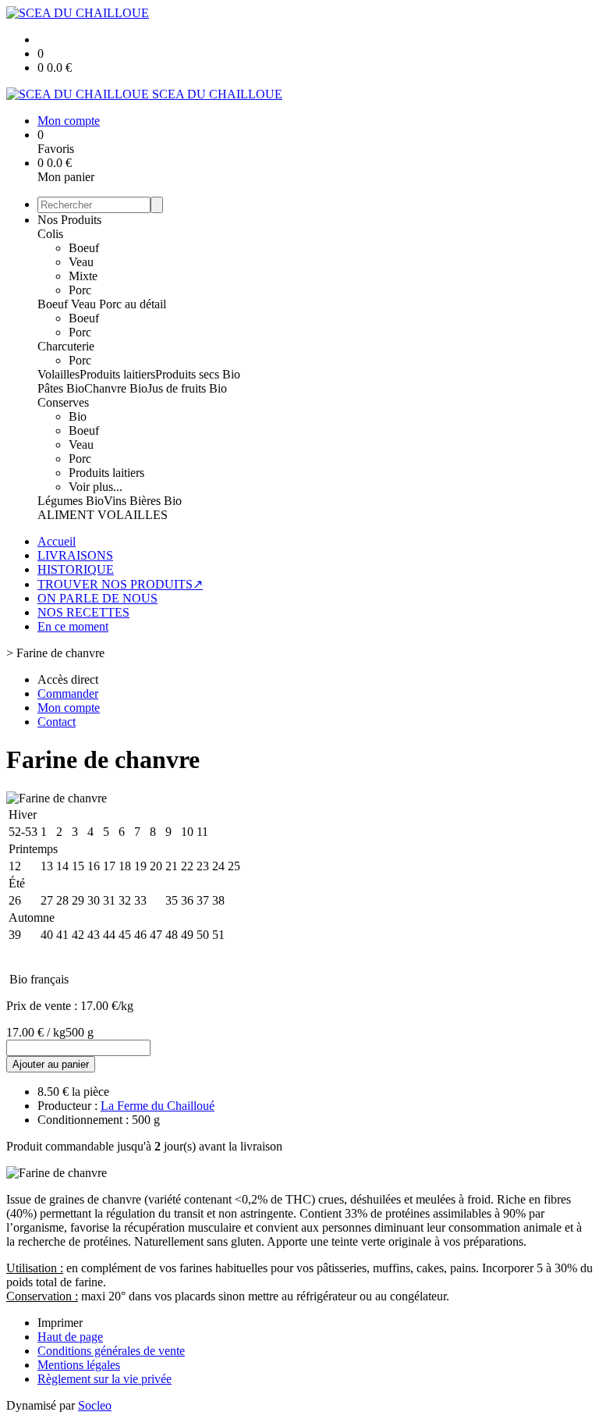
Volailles (58, 374)
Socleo (95, 1405)
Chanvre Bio (115, 388)
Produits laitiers (117, 374)
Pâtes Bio (60, 388)
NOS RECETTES (83, 612)
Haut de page (70, 1336)
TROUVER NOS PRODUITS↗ (120, 584)
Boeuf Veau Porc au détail (101, 304)
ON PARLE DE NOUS (97, 598)
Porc (80, 290)
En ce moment (72, 626)
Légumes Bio (70, 500)
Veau (81, 262)
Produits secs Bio (197, 374)
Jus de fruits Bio (187, 388)
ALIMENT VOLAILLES (102, 514)
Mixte (83, 276)
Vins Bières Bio (143, 500)
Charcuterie (65, 346)
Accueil (56, 541)
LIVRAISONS (75, 555)
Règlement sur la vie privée (104, 1378)
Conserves (63, 402)
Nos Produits (69, 219)
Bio (78, 416)
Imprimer (60, 1322)
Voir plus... (95, 486)
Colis (50, 233)
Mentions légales (78, 1364)
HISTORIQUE (75, 569)
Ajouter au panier (50, 1064)
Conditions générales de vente (111, 1350)
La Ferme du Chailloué (157, 1105)
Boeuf (84, 247)
